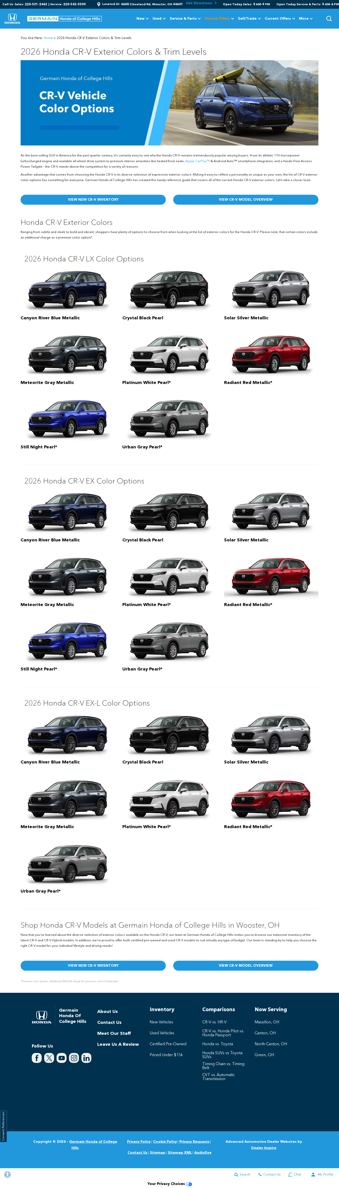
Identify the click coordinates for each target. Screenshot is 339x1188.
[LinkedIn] (86, 1058)
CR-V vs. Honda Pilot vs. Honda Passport (223, 1033)
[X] (49, 1058)
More (304, 19)
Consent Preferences (3, 1126)
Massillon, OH (267, 1022)
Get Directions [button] (199, 3)
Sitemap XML (180, 1152)
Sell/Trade (247, 18)
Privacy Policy (139, 1141)
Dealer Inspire (263, 1148)
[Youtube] (62, 1058)
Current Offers (278, 18)
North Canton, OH (271, 1044)
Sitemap (157, 1152)
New (140, 18)
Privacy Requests (194, 1141)
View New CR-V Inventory (93, 199)
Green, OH (264, 1055)
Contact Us (109, 1022)
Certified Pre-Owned (168, 1044)
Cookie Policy (165, 1141)
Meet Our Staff (114, 1033)
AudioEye (202, 1152)
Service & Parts (183, 18)
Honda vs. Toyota (217, 1044)
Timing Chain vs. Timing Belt (223, 1066)
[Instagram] (74, 1058)
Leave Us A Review (118, 1044)
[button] (329, 19)
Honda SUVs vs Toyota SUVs (222, 1055)
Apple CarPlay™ (197, 161)
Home (48, 38)
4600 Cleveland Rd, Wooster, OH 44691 (152, 4)
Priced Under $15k (166, 1055)
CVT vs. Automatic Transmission (218, 1077)
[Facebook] (37, 1058)
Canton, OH (265, 1033)
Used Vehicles (162, 1033)
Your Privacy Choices (166, 1184)
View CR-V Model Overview (245, 199)
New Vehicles (161, 1022)
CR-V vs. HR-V (214, 1022)
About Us (107, 1011)
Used (157, 18)
